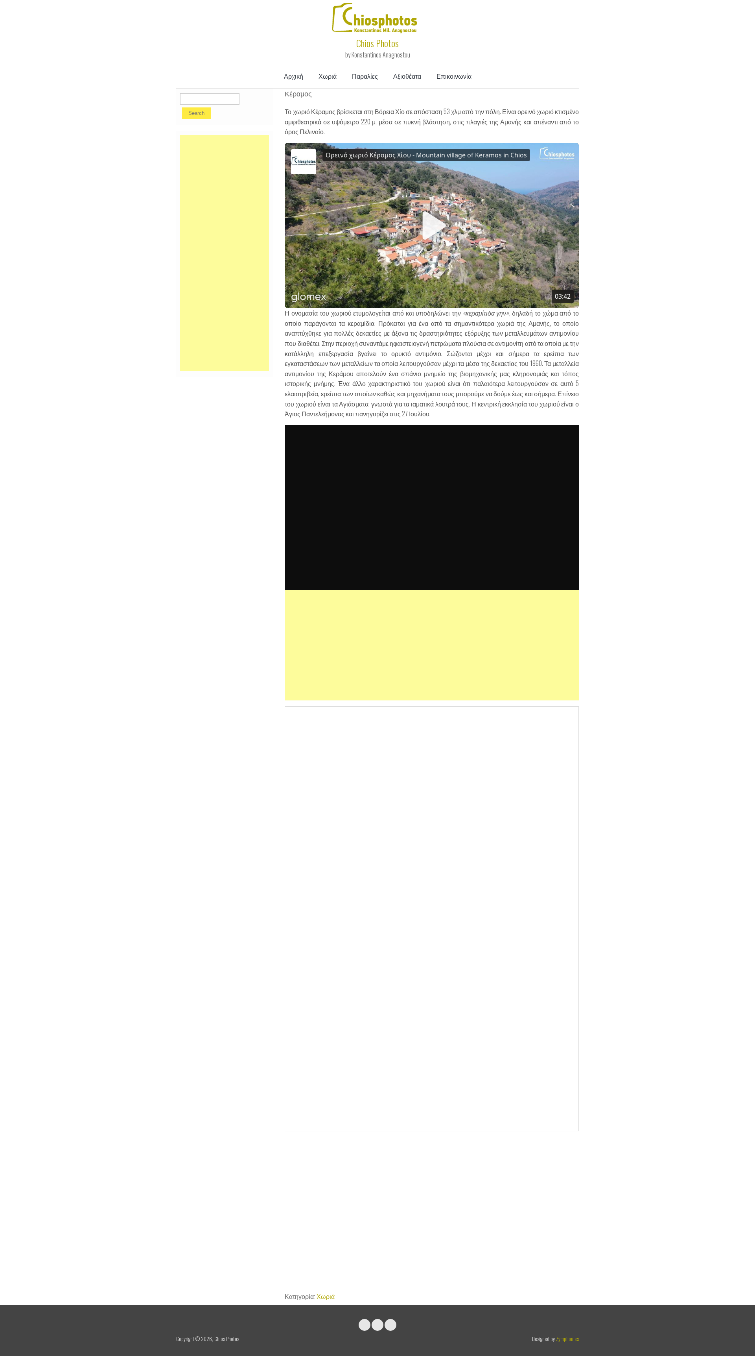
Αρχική (293, 76)
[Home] (375, 30)
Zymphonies (567, 1339)
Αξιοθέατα (407, 76)
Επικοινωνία (453, 76)
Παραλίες (365, 76)
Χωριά (328, 76)
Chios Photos (377, 43)
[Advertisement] (432, 645)
